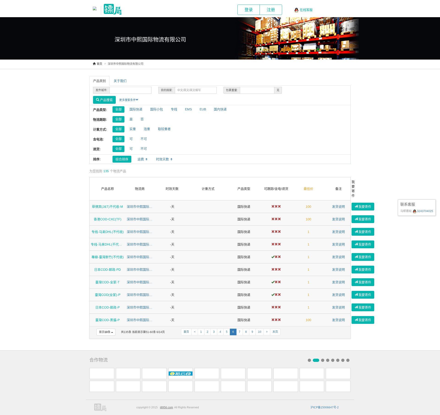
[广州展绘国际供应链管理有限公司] (206, 386)
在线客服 (306, 10)
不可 (143, 139)
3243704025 (424, 211)
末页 (275, 331)
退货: (97, 149)
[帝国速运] (206, 373)
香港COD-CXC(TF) (107, 219)
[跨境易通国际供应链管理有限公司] (180, 386)
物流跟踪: (100, 119)
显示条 (104, 332)
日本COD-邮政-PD (107, 269)
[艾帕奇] (101, 386)
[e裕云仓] (180, 373)
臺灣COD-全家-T (107, 282)
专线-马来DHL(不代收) (107, 232)
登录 (249, 10)
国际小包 (156, 109)
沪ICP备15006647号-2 (325, 407)
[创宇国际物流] (259, 386)
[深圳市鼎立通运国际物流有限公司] (154, 386)
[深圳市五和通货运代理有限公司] (101, 373)
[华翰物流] (338, 386)
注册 (271, 10)
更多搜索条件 (127, 100)
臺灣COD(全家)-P (107, 295)
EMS (188, 109)
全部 (118, 109)
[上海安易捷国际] (285, 373)
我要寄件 (364, 206)
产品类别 (99, 81)
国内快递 (220, 109)
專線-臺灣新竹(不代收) (107, 257)
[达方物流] (154, 373)
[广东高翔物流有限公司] (259, 373)
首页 (99, 64)
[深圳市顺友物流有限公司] (312, 386)
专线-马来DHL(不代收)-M (107, 244)
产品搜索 (106, 100)
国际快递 (135, 109)
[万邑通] (285, 386)
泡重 (147, 129)
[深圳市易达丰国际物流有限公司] (233, 373)
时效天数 (162, 159)
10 (259, 331)
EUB (203, 109)
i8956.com (166, 407)
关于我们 (120, 81)
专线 (174, 109)
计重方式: (100, 129)
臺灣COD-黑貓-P (107, 320)
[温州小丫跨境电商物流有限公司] (233, 386)
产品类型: (100, 110)
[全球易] (312, 373)
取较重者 (164, 129)
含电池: (98, 139)
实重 (132, 129)
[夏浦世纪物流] (338, 373)
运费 (141, 159)
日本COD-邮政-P (107, 307)
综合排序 (122, 159)
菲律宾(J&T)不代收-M (107, 206)
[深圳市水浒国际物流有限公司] (128, 373)
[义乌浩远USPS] (128, 386)
